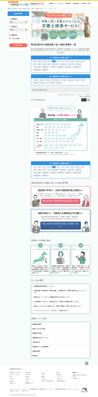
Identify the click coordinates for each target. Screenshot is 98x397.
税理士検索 (68, 3)
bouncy (27, 381)
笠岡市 (67, 61)
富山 (57, 129)
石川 (60, 129)
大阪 (46, 135)
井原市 (82, 61)
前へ (84, 100)
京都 (53, 135)
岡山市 (35, 61)
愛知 (46, 132)
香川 (64, 138)
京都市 (75, 145)
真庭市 (35, 64)
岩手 (54, 124)
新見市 (49, 64)
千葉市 (62, 148)
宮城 (61, 124)
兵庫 (49, 135)
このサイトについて (14, 389)
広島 (46, 138)
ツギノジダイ (60, 376)
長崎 (53, 141)
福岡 (46, 141)
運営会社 (12, 390)
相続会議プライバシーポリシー (46, 389)
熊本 (57, 141)
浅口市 (62, 61)
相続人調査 (63, 80)
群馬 (69, 127)
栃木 (65, 127)
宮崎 (64, 141)
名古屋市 (56, 145)
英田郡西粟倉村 (37, 69)
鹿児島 (68, 141)
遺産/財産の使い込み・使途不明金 (47, 82)
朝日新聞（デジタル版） (15, 372)
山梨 (49, 129)
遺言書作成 (36, 80)
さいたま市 (51, 148)
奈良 (57, 135)
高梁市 (44, 64)
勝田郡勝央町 (61, 67)
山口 (53, 138)
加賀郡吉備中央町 (77, 67)
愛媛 (71, 138)
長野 (53, 129)
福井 (64, 129)
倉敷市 (39, 61)
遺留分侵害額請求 (56, 80)
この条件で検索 (17, 45)
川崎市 (57, 148)
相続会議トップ (52, 3)
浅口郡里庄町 (53, 67)
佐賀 (49, 141)
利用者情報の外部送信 (60, 389)
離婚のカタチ (13, 383)
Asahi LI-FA (59, 378)
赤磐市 (72, 61)
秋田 (58, 124)
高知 (75, 138)
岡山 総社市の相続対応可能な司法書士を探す (60, 225)
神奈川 (49, 127)
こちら (64, 154)
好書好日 (43, 376)
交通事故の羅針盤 (61, 381)
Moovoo (11, 378)
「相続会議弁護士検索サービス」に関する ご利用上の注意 (48, 152)
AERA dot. (27, 378)
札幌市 (61, 145)
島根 (60, 138)
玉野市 (49, 61)
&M (10, 374)
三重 (57, 132)
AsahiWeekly (75, 378)
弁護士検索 (60, 3)
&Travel (17, 374)
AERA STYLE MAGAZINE (47, 381)
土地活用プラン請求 (85, 3)
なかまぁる (43, 378)
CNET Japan (28, 372)
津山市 (44, 61)
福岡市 (65, 145)
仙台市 (46, 148)
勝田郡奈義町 (68, 67)
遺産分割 (42, 80)
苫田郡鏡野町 (45, 67)
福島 (69, 124)
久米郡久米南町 (37, 67)
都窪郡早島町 (55, 64)
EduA (11, 376)
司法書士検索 (76, 3)
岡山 (49, 138)
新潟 (46, 129)
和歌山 (64, 135)
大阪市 (50, 145)
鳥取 (57, 138)
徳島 (68, 138)
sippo (42, 372)
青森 (50, 124)
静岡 (49, 132)
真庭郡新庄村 (45, 69)
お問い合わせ (25, 390)
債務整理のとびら (29, 383)
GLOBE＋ (43, 374)
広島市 (79, 145)
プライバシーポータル (72, 389)
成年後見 (36, 82)
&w (13, 374)
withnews (12, 381)
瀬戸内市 (77, 61)
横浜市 (46, 145)
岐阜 (53, 132)
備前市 (39, 64)
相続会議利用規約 (33, 389)
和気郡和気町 (63, 64)
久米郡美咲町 (78, 64)
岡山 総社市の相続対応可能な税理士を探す (61, 201)
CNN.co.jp (27, 374)
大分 (60, 141)
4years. (58, 372)
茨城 (61, 127)
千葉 (58, 127)
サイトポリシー (24, 389)
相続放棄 (48, 80)
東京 (46, 127)
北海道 (46, 124)
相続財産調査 (71, 80)
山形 (65, 124)
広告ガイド (18, 390)
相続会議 (59, 374)
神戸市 (70, 145)
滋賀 (60, 135)
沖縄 (72, 141)
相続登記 (78, 80)
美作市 (58, 61)
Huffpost (27, 376)
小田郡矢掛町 (71, 64)
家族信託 (83, 80)
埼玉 (54, 127)
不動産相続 (58, 82)
